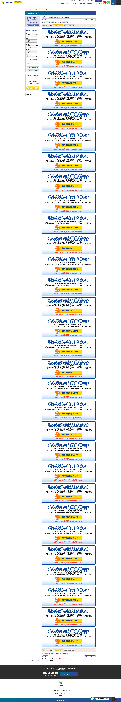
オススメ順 (47, 22)
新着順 (52, 22)
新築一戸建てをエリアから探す (41, 9)
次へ (93, 19)
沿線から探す (29, 94)
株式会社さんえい (29, 9)
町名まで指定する (33, 22)
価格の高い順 (65, 22)
